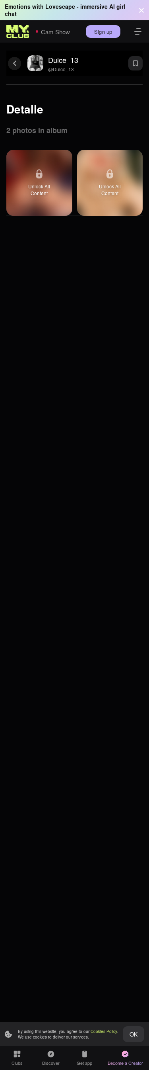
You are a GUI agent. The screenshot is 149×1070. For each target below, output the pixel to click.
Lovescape (60, 6)
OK (133, 1034)
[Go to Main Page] (17, 31)
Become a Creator (125, 1063)
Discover (51, 1063)
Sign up (103, 31)
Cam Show (55, 31)
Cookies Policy (104, 1031)
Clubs (17, 1063)
